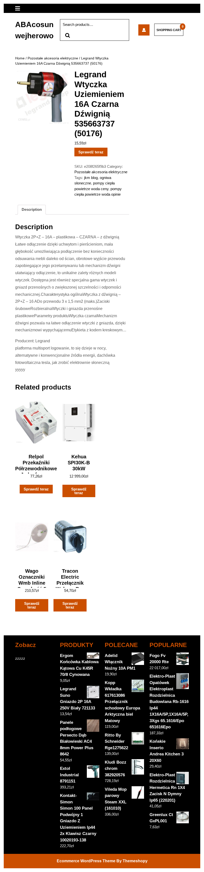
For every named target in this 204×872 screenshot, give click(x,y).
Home (20, 58)
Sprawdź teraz (90, 152)
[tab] (32, 210)
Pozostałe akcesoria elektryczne (53, 58)
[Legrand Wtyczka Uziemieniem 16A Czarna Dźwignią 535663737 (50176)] (144, 30)
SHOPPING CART (168, 30)
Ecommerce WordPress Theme (86, 861)
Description (32, 209)
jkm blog (91, 177)
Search (67, 35)
